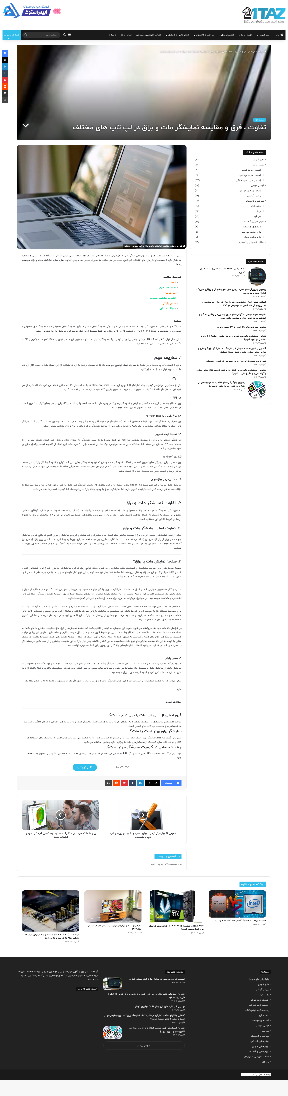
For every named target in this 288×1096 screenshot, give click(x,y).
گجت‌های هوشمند (252, 227)
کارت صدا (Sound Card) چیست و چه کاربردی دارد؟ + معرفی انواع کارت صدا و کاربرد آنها (52, 936)
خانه (277, 34)
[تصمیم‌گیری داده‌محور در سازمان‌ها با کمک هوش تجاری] (257, 276)
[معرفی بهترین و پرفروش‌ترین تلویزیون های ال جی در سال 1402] (113, 906)
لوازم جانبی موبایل (252, 237)
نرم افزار (258, 216)
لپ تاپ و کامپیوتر (205, 34)
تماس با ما (126, 34)
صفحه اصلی (258, 51)
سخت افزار (227, 51)
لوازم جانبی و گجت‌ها (178, 34)
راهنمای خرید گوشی (251, 170)
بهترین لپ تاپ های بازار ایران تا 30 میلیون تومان (241, 327)
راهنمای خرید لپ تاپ (251, 175)
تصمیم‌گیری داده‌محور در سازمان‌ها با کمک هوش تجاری (157, 979)
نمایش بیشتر (144, 1045)
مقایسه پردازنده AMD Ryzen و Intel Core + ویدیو (240, 920)
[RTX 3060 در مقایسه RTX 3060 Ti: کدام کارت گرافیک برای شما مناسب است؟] (175, 906)
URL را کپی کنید (85, 767)
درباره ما (112, 34)
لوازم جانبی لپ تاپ (252, 232)
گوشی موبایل (227, 34)
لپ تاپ (258, 211)
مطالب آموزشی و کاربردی (148, 34)
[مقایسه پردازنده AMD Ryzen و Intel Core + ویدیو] (237, 903)
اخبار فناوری (264, 34)
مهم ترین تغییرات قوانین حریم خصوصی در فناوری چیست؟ (236, 361)
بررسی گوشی (254, 196)
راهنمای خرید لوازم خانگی (249, 180)
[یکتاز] (264, 15)
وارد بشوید (155, 864)
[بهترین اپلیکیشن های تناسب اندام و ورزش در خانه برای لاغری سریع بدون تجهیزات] (257, 390)
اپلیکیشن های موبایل (251, 190)
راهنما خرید (246, 34)
